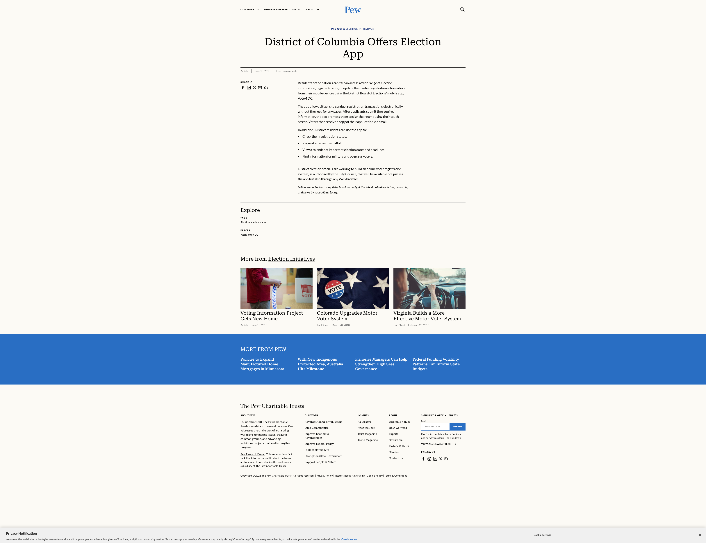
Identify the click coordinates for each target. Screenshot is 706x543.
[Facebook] (423, 459)
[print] (266, 87)
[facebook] (242, 87)
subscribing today (326, 192)
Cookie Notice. (349, 539)
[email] (260, 87)
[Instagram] (429, 459)
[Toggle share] (463, 78)
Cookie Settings (542, 534)
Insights (363, 415)
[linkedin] (249, 87)
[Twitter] (440, 459)
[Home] (272, 406)
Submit (457, 426)
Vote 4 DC (305, 98)
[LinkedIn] (435, 459)
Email (423, 421)
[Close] (700, 535)
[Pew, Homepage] (353, 9)
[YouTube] (446, 459)
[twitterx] (254, 87)
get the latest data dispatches (375, 187)
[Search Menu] (463, 10)
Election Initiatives (291, 259)
